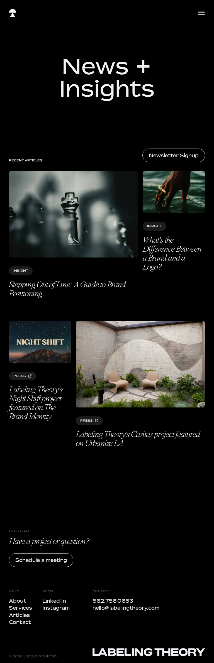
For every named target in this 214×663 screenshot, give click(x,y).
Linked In (54, 601)
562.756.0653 (113, 601)
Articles (19, 615)
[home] (12, 14)
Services (20, 608)
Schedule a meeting (41, 560)
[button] (201, 13)
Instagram (56, 608)
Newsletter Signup (174, 155)
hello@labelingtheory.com (126, 608)
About (17, 601)
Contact (20, 622)
